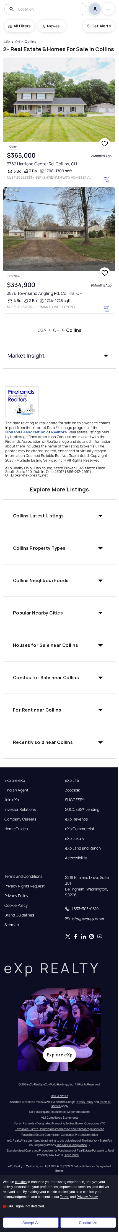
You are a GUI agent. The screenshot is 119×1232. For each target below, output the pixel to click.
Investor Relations (20, 809)
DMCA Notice (59, 1096)
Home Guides (16, 829)
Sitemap (11, 925)
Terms (64, 1197)
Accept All (30, 1222)
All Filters (22, 25)
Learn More (71, 1155)
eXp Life (72, 780)
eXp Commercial (79, 829)
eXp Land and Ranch (83, 848)
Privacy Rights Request (24, 886)
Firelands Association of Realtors (36, 431)
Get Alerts (101, 25)
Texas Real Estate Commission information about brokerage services (59, 1129)
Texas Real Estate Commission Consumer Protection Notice (59, 1135)
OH (56, 330)
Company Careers (20, 819)
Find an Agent (16, 790)
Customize (88, 1222)
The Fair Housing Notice (71, 1145)
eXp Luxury (74, 838)
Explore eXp (14, 780)
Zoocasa (72, 790)
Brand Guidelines (19, 915)
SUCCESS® (75, 800)
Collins (73, 330)
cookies (21, 1182)
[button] (59, 355)
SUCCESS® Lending (82, 809)
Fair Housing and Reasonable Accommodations (59, 1112)
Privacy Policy (16, 896)
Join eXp (11, 800)
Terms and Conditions (23, 876)
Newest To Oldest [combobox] (54, 25)
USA (42, 330)
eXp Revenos (76, 819)
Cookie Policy (16, 905)
